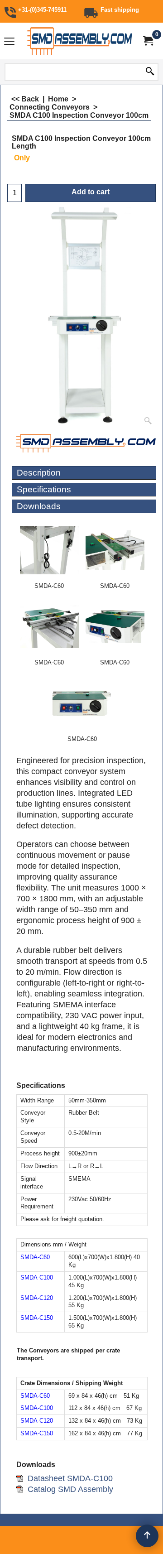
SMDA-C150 (36, 1317)
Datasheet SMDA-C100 (70, 1478)
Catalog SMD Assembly (70, 1489)
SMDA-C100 (36, 1277)
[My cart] (147, 41)
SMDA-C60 (35, 1257)
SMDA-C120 (36, 1297)
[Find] (150, 72)
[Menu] (9, 42)
